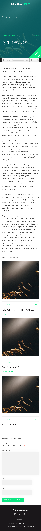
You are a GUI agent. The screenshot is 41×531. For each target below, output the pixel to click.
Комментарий (6, 450)
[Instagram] (24, 514)
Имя (3, 478)
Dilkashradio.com (25, 524)
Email (4, 488)
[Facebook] (15, 514)
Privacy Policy (29, 527)
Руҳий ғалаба (8, 35)
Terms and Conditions (15, 527)
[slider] (36, 60)
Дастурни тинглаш (7, 314)
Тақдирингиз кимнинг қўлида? (18, 309)
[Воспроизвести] (4, 60)
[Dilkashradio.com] (20, 2)
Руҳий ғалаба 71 (10, 424)
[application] (20, 60)
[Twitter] (20, 514)
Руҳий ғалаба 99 (10, 367)
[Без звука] (31, 60)
